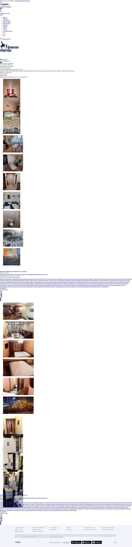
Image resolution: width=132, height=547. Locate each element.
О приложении (66, 542)
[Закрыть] (1, 2)
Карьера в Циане (19, 531)
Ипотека (5, 25)
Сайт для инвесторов (37, 531)
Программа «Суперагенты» (108, 527)
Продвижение (53, 529)
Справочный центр (19, 527)
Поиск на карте (53, 527)
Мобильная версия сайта (55, 542)
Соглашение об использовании (22, 0)
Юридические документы (38, 527)
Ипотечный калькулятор (90, 529)
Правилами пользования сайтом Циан (30, 535)
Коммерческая (6, 23)
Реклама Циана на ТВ (89, 527)
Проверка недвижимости (107, 529)
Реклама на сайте (36, 529)
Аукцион (69, 527)
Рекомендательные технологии (56, 537)
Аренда (5, 17)
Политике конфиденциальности (107, 535)
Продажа (5, 19)
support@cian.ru (27, 537)
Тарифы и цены (18, 529)
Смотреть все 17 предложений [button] (19, 77)
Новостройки (6, 20)
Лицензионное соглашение (59, 535)
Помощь (69, 529)
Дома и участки (7, 22)
